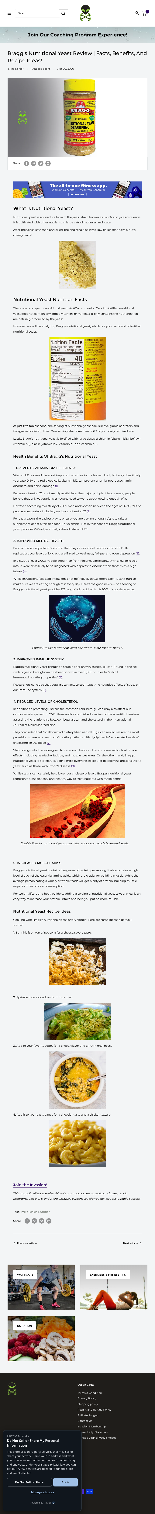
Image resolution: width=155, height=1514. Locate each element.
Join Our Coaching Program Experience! (77, 35)
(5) (60, 677)
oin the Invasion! (30, 1185)
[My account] (137, 13)
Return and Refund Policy (94, 1409)
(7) (48, 742)
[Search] (63, 13)
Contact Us (85, 1420)
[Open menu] (9, 13)
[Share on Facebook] (27, 1221)
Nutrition (44, 1212)
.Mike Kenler (16, 68)
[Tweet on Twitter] (40, 163)
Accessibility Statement (93, 1432)
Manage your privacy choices (97, 1437)
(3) (137, 553)
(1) (56, 486)
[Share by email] (48, 163)
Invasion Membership (92, 1426)
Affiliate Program (89, 1415)
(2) (88, 511)
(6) (44, 690)
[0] (144, 13)
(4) (25, 571)
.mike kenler (29, 1212)
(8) (73, 766)
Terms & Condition (90, 1392)
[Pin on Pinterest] (34, 1221)
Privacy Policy (87, 1398)
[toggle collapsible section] (36, 1397)
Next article (130, 1243)
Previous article (27, 1243)
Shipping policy (88, 1403)
